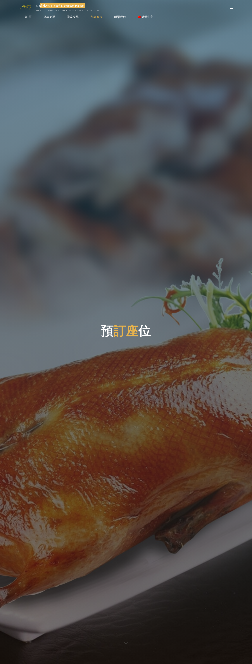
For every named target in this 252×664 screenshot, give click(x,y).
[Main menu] (229, 7)
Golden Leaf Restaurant (60, 5)
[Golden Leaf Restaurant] (26, 7)
